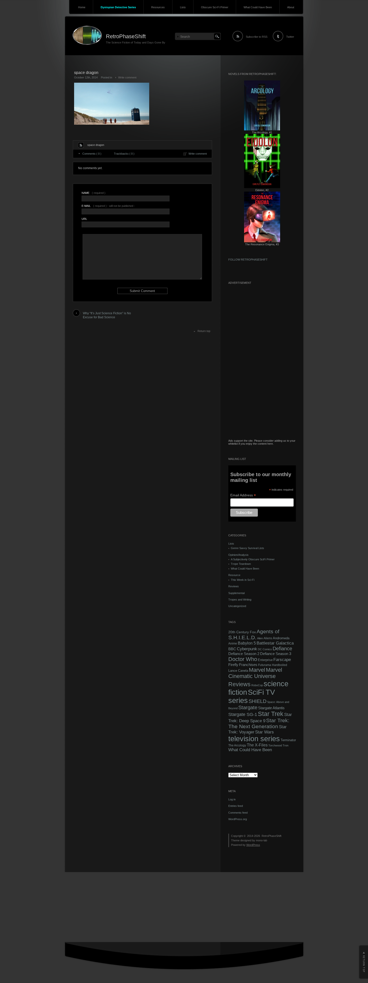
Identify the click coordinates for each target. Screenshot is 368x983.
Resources (158, 7)
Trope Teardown (241, 563)
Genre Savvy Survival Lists (247, 548)
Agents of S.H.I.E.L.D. (253, 634)
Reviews (233, 586)
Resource (234, 575)
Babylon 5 (247, 643)
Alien (260, 638)
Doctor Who (242, 659)
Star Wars (264, 731)
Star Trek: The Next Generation (258, 723)
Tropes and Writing (239, 599)
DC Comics (265, 649)
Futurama (264, 665)
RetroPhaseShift (126, 36)
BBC (232, 649)
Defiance (282, 648)
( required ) (93, 192)
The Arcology (237, 745)
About (290, 7)
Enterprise (265, 660)
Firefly (233, 664)
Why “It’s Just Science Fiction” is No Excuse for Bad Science (107, 315)
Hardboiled (279, 665)
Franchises (248, 665)
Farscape (282, 659)
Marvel (257, 670)
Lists (183, 7)
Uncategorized (237, 606)
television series (254, 739)
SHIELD (257, 701)
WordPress (253, 844)
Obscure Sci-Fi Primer (214, 7)
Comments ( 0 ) (91, 153)
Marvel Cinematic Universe (255, 673)
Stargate (247, 707)
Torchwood (275, 745)
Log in (232, 799)
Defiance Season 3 (275, 654)
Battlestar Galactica (275, 643)
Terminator (288, 740)
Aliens (268, 638)
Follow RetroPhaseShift (248, 259)
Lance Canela (238, 670)
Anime (232, 643)
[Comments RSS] (81, 145)
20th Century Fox (242, 632)
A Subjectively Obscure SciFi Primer (253, 559)
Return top (204, 330)
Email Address (243, 495)
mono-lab (261, 840)
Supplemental (236, 593)
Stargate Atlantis (271, 708)
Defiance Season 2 (243, 654)
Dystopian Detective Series (118, 7)
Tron (285, 745)
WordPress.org (237, 819)
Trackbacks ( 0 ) (124, 153)
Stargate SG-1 (242, 714)
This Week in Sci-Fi (242, 579)
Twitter (290, 36)
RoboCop (257, 685)
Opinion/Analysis (238, 554)
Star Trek (270, 713)
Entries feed (235, 805)
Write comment (127, 77)
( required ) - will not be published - (108, 205)
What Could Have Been (258, 7)
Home (81, 7)
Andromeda (281, 638)
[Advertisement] (262, 364)
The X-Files (257, 745)
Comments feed (238, 812)
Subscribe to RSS (256, 36)
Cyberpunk (247, 649)
